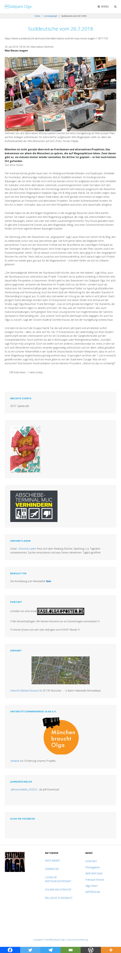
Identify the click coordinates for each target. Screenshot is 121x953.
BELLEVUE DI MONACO (59, 898)
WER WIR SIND (94, 873)
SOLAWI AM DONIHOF (58, 889)
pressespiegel (50, 16)
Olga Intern (91, 886)
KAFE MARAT (52, 860)
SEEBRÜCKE (52, 869)
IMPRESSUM (92, 892)
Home (37, 16)
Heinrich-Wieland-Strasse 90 (26, 690)
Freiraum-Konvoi (94, 879)
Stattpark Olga (18, 6)
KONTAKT (91, 861)
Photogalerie (92, 867)
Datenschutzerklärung (77, 939)
